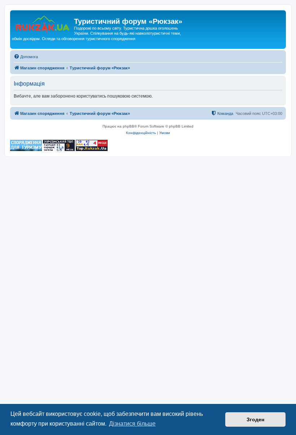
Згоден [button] (255, 419)
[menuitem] (26, 56)
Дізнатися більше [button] (132, 424)
